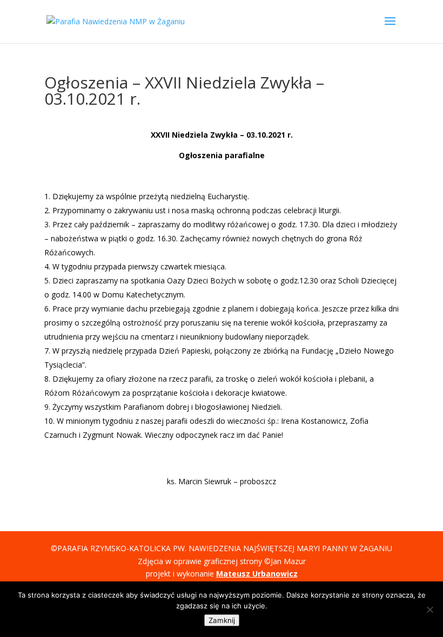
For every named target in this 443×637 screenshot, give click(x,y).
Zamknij (222, 620)
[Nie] (429, 609)
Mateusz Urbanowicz (257, 573)
